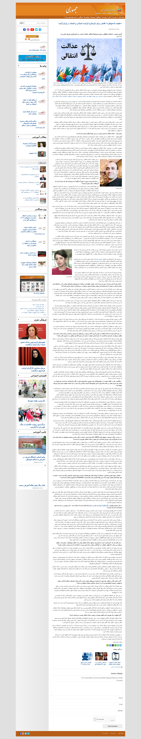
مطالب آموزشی (39, 137)
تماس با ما (121, 4)
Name (121, 698)
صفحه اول (121, 17)
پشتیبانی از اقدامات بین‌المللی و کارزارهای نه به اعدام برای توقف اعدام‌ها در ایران (32, 75)
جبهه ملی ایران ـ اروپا (38, 304)
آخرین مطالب (42, 163)
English (108, 4)
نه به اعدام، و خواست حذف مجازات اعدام (28, 254)
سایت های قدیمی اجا (71, 17)
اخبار (109, 17)
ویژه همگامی (40, 209)
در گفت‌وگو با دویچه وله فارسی (101, 505)
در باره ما (114, 4)
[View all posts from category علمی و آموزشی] (18, 432)
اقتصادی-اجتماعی (38, 375)
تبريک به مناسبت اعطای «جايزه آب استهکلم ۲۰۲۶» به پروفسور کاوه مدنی (29, 192)
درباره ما (114, 17)
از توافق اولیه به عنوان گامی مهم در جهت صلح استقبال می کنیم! (29, 102)
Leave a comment (116, 667)
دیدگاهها (99, 17)
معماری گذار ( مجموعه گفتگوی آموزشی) (29, 144)
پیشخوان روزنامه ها (39, 293)
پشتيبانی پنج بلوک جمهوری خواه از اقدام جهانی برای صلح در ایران (28, 264)
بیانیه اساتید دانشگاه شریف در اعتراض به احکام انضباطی (34, 458)
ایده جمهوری (32, 153)
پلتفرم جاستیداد (98, 259)
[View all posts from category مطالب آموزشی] (18, 137)
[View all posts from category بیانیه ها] (18, 66)
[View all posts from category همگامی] (18, 209)
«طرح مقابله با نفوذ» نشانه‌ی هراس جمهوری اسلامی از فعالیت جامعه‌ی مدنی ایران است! (33, 230)
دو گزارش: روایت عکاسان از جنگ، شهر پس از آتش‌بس (32, 425)
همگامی (80, 17)
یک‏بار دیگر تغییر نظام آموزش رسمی (32, 485)
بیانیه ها (104, 17)
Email (121, 704)
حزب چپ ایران (40, 306)
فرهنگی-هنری (40, 320)
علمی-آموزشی (39, 432)
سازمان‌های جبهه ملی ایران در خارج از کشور (32, 308)
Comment (119, 680)
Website (120, 710)
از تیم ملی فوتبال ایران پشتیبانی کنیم (29, 112)
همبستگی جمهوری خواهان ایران (35, 310)
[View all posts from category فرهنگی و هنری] (18, 320)
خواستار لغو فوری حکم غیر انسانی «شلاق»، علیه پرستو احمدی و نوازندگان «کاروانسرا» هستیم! (32, 89)
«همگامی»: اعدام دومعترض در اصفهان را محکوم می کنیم (29, 243)
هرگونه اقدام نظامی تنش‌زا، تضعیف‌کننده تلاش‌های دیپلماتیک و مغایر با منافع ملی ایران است (32, 124)
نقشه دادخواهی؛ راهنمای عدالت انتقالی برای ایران (67, 83)
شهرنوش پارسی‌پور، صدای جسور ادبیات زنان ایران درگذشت (32, 343)
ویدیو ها (93, 17)
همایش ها (86, 17)
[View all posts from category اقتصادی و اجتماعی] (18, 376)
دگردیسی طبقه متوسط (36, 400)
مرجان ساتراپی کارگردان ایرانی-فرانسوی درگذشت (33, 369)
